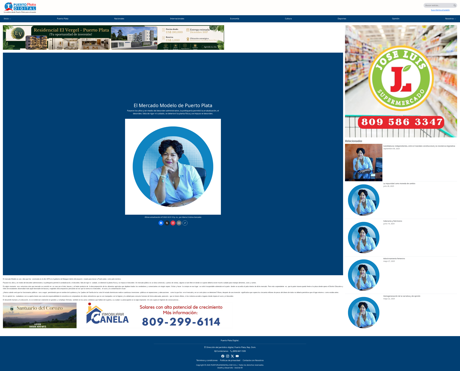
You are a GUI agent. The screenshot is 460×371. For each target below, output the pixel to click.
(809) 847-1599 (239, 351)
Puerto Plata (62, 18)
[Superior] (113, 37)
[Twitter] (232, 356)
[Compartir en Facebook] (161, 222)
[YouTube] (237, 356)
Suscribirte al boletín (440, 10)
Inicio (6, 18)
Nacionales (119, 18)
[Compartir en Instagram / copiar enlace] (172, 222)
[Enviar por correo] (178, 222)
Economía (234, 18)
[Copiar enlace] (184, 222)
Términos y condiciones (207, 360)
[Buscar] (454, 5)
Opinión (395, 18)
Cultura (288, 18)
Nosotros (449, 18)
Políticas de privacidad (230, 360)
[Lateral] (401, 81)
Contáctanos (222, 351)
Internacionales (177, 18)
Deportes (342, 18)
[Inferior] (118, 315)
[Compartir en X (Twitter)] (167, 222)
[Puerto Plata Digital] (20, 7)
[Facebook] (222, 356)
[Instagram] (227, 356)
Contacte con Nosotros (253, 360)
